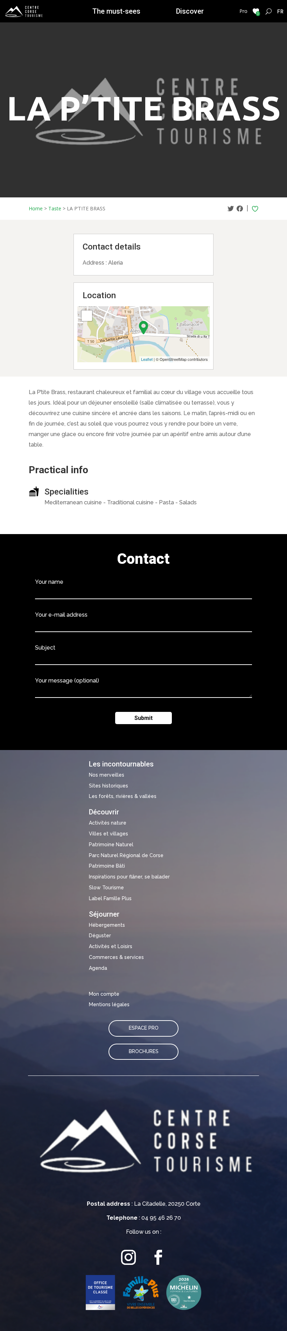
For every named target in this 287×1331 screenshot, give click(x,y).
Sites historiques (108, 786)
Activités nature (107, 823)
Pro (243, 11)
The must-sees (116, 11)
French (280, 11)
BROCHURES (144, 1051)
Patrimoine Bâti (107, 866)
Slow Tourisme (106, 887)
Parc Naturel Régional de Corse (126, 855)
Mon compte (104, 994)
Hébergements (107, 925)
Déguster (100, 935)
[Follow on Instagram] (129, 1257)
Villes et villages (108, 833)
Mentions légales (109, 1004)
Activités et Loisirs (110, 946)
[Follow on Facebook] (158, 1257)
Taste (54, 208)
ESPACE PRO (144, 1028)
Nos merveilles (106, 775)
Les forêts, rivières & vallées (122, 796)
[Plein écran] (87, 315)
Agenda (98, 968)
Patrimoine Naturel (111, 844)
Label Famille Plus (110, 898)
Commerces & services (116, 957)
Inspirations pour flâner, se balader (129, 877)
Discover (190, 11)
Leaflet (147, 359)
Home (36, 208)
